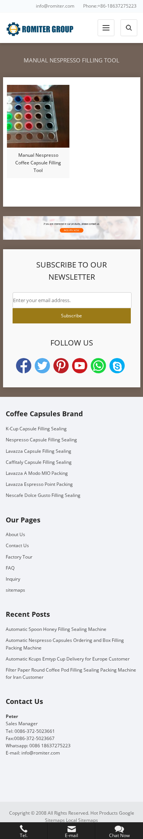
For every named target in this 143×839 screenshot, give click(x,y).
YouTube (79, 365)
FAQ (10, 568)
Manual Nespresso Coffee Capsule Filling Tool (38, 163)
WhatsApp (98, 365)
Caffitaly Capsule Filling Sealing (39, 462)
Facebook (23, 365)
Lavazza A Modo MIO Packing (37, 473)
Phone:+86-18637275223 (110, 6)
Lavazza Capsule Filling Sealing (38, 451)
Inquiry (13, 579)
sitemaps (15, 590)
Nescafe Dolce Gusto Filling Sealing (43, 495)
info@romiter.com (55, 6)
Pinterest (61, 365)
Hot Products (104, 813)
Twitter (42, 365)
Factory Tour (19, 557)
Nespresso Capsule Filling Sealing (41, 439)
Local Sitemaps (82, 820)
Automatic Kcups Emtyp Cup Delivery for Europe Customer (68, 659)
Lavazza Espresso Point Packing (39, 484)
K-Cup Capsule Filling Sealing (36, 428)
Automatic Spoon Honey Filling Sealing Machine (56, 629)
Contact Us (17, 545)
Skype (117, 365)
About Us (15, 534)
